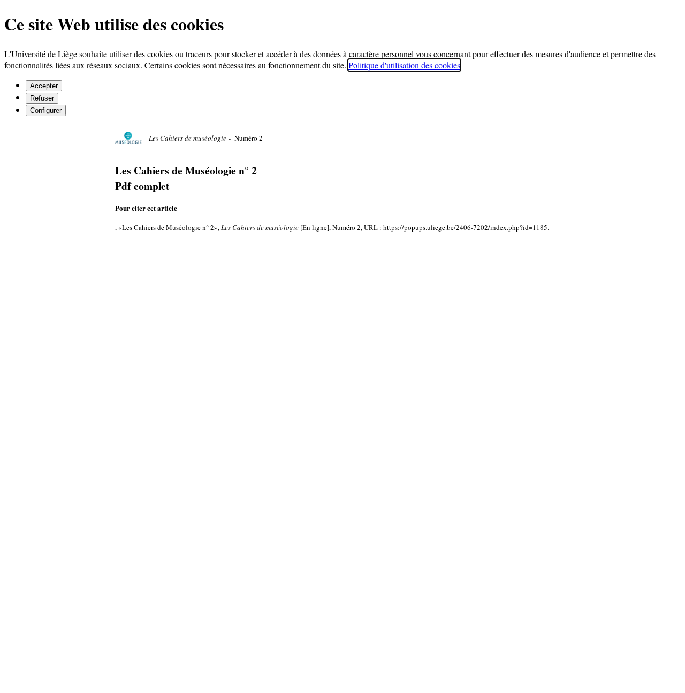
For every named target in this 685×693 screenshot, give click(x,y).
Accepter (44, 86)
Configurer (46, 110)
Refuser (42, 98)
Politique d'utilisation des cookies (404, 65)
